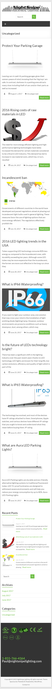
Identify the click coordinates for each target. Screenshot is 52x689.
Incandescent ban (14, 178)
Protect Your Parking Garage (22, 46)
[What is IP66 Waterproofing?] (26, 289)
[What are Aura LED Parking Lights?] (26, 455)
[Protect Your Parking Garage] (26, 51)
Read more (44, 97)
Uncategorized (32, 94)
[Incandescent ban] (26, 183)
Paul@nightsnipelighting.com (22, 661)
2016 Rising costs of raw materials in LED (19, 112)
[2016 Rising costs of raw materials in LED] (26, 119)
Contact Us (26, 685)
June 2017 (6, 600)
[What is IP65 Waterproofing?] (26, 390)
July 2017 (6, 595)
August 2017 (7, 591)
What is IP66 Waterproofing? (22, 284)
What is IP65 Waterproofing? (22, 385)
